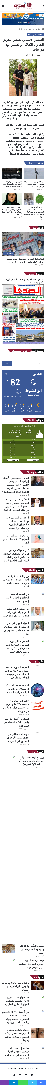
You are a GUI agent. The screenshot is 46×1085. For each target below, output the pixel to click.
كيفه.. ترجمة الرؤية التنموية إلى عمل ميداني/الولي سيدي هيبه (31, 964)
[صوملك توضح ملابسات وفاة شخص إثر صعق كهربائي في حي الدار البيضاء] (34, 173)
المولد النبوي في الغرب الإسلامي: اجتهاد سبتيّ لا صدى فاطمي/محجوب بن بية (16, 628)
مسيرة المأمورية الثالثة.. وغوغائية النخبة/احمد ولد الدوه (32, 949)
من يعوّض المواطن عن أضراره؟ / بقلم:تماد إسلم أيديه (16, 539)
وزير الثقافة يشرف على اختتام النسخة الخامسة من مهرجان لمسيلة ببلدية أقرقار (15, 581)
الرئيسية (37, 29)
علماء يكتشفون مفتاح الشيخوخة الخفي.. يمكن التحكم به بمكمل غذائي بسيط (17, 1035)
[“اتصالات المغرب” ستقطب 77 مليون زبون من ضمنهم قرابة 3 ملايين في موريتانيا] (37, 706)
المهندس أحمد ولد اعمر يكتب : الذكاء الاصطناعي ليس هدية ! (16, 722)
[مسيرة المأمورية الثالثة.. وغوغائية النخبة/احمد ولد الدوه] (8, 948)
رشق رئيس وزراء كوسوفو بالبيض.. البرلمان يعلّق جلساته (15, 986)
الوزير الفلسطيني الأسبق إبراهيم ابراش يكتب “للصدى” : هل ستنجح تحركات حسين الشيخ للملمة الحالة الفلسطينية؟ (15, 485)
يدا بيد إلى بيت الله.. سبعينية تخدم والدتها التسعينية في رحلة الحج (17, 1051)
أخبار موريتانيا (25, 29)
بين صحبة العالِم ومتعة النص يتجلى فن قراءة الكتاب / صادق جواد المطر (15, 612)
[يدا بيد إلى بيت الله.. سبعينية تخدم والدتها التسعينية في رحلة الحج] (37, 1051)
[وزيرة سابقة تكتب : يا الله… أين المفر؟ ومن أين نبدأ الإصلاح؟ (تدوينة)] (8, 849)
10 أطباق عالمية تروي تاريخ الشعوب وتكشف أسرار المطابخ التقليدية (17, 1001)
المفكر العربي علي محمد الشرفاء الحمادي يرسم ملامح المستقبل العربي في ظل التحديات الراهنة (16, 505)
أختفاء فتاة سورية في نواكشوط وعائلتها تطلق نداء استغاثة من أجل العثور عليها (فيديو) (12, 210)
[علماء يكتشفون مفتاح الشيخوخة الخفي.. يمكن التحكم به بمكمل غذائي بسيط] (37, 1033)
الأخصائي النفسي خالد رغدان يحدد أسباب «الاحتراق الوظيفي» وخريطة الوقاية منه (17, 523)
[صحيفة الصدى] (23, 5)
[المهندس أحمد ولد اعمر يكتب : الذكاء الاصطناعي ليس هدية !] (37, 724)
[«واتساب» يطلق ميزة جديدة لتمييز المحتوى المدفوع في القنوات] (37, 739)
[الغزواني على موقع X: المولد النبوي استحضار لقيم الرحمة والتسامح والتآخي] (12, 173)
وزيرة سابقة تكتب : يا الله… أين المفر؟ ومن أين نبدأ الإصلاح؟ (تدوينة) (31, 761)
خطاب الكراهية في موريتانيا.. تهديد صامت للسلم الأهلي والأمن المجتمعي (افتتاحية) (25, 260)
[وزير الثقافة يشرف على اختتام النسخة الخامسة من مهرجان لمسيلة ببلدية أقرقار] (37, 579)
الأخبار (30, 34)
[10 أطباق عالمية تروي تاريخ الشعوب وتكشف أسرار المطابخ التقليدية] (37, 1000)
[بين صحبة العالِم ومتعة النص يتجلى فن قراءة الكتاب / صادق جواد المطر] (37, 611)
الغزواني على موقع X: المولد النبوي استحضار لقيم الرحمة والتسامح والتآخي (12, 184)
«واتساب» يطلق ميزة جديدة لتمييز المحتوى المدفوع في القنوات (18, 737)
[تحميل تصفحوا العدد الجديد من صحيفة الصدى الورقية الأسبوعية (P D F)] (23, 343)
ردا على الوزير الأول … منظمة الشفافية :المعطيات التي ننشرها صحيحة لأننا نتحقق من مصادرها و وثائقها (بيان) (34, 212)
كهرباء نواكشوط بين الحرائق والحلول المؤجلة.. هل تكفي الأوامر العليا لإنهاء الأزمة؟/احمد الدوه (16, 555)
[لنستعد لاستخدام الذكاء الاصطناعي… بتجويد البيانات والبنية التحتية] (37, 690)
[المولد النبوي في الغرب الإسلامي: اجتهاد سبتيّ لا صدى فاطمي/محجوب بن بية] (37, 626)
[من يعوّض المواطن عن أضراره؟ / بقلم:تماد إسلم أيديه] (37, 538)
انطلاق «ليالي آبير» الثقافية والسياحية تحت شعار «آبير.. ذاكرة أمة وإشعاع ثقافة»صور (17, 646)
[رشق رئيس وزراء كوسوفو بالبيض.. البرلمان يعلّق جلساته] (37, 985)
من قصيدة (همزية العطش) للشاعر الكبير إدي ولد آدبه (17, 597)
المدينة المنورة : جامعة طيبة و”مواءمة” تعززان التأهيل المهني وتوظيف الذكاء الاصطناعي (17, 672)
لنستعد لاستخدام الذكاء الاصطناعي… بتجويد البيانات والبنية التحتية (17, 688)
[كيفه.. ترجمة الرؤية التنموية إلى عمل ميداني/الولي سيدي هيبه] (8, 963)
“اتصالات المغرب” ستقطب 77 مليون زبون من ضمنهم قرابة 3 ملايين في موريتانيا (16, 706)
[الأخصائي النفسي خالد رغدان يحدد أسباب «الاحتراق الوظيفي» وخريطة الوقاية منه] (37, 520)
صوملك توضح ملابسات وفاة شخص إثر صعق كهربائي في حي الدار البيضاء (34, 184)
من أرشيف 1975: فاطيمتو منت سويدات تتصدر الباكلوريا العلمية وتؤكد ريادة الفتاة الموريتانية (15, 1017)
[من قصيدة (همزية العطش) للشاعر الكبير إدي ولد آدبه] (37, 597)
